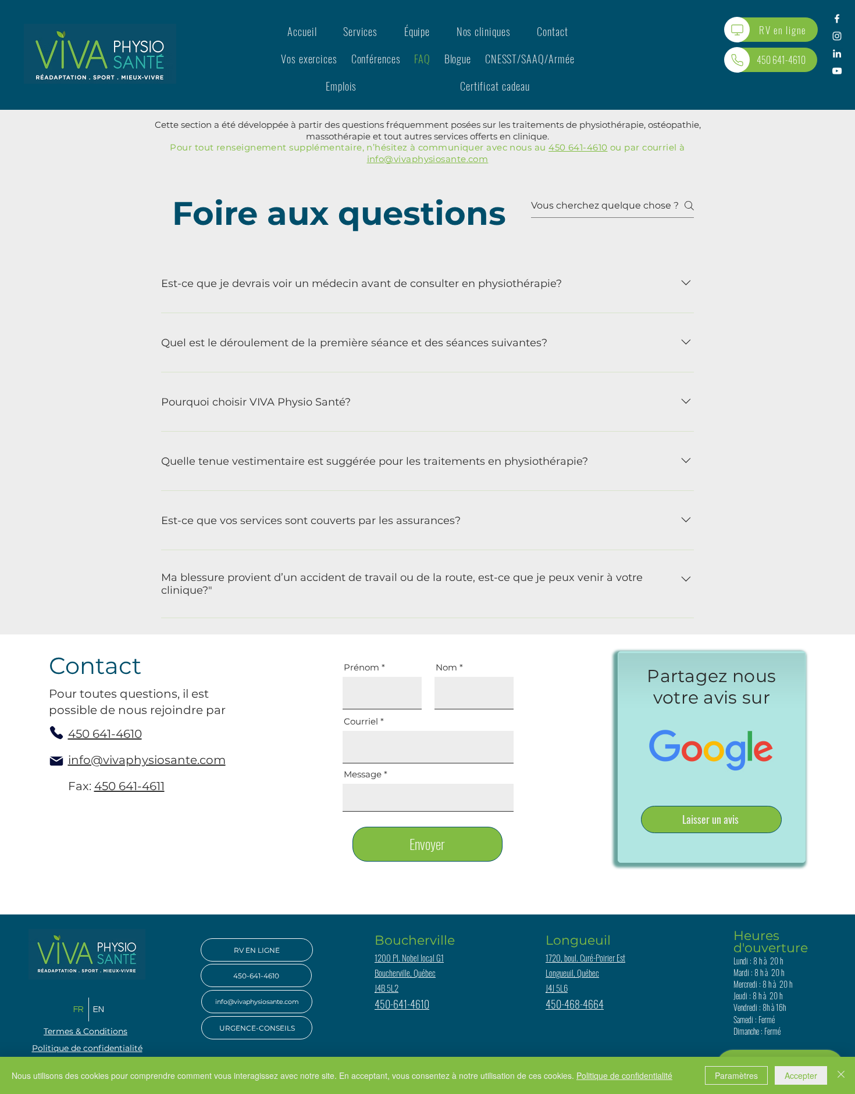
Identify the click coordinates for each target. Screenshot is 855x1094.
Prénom (361, 667)
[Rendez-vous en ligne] (737, 29)
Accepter (801, 1075)
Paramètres (736, 1075)
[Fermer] (841, 1075)
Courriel (361, 721)
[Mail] (56, 761)
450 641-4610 (577, 147)
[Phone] (56, 732)
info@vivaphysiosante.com (428, 158)
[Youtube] (837, 71)
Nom (446, 667)
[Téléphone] (737, 60)
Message (363, 774)
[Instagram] (837, 36)
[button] (360, 31)
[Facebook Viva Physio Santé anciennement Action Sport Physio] (837, 18)
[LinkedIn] (837, 53)
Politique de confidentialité (624, 1075)
